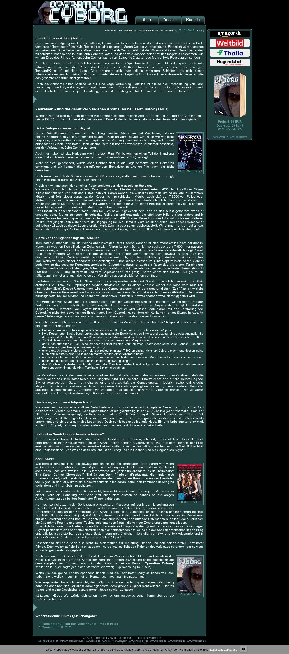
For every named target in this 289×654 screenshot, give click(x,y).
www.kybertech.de (196, 641)
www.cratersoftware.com (114, 641)
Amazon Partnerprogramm (233, 137)
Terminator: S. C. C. (57, 627)
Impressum (125, 638)
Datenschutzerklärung (223, 649)
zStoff (113, 638)
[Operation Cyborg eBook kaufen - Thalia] (230, 56)
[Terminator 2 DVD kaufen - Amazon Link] (189, 169)
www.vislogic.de (158, 641)
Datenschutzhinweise (148, 638)
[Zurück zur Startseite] (80, 22)
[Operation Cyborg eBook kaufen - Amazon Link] (189, 592)
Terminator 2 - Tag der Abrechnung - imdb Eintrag (80, 623)
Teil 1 (182, 30)
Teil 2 (191, 30)
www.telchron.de (176, 641)
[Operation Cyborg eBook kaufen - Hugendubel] (230, 66)
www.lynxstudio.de (138, 641)
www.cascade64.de (73, 641)
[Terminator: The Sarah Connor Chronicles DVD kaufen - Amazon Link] (189, 499)
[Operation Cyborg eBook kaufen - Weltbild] (230, 47)
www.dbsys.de (93, 641)
